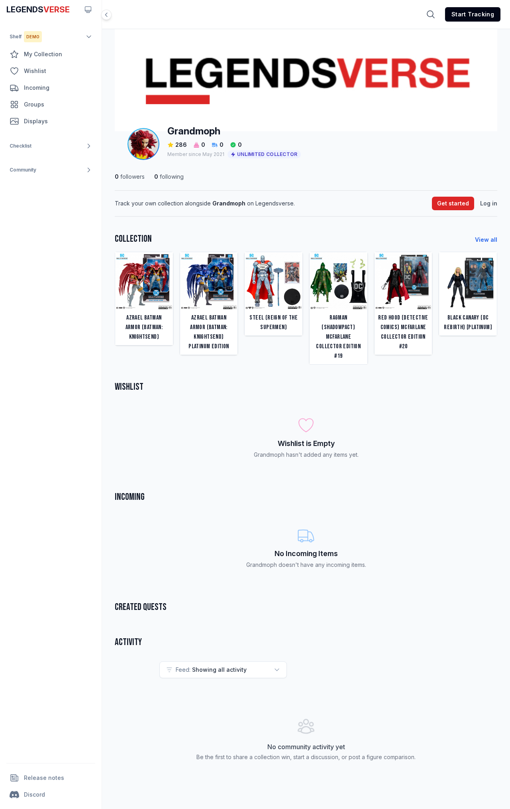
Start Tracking (472, 14)
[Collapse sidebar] (106, 15)
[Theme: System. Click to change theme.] (88, 9)
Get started (453, 203)
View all (486, 239)
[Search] (431, 14)
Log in (488, 203)
